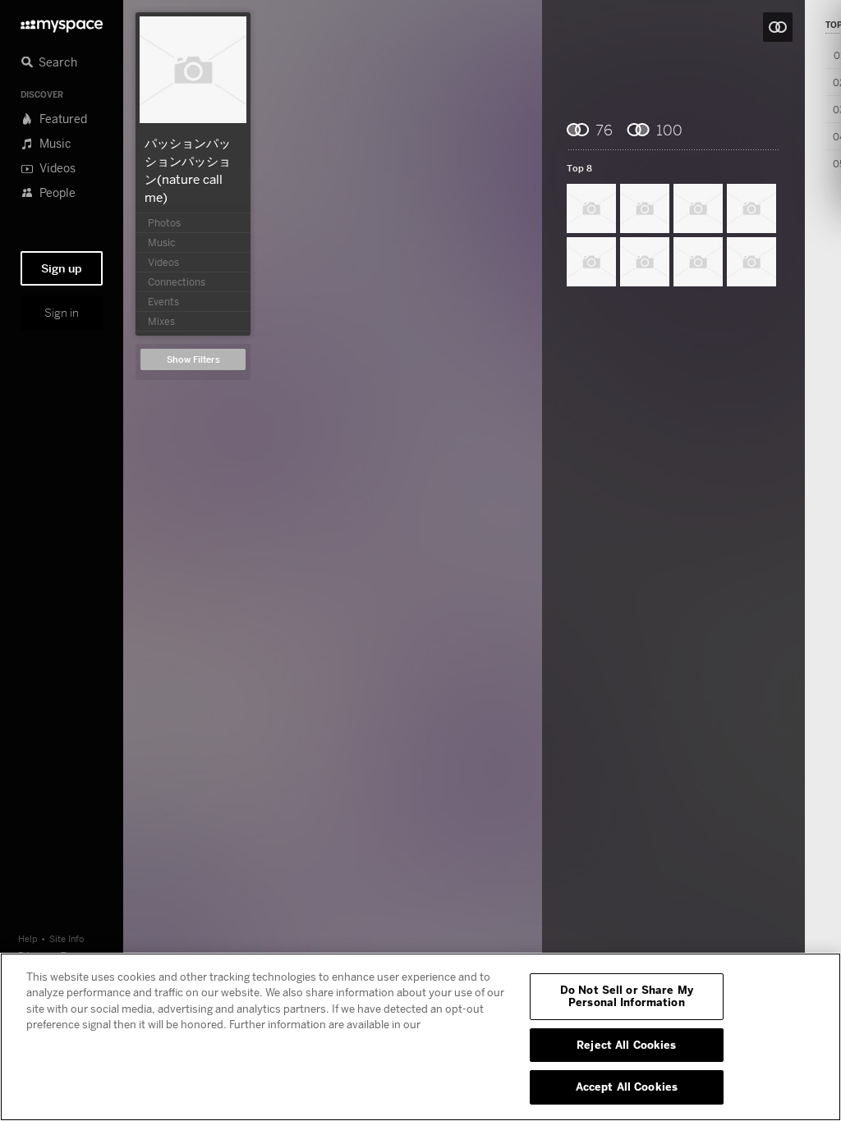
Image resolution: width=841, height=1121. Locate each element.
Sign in (61, 312)
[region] (420, 1037)
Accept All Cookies (627, 1086)
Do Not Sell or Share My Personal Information (626, 996)
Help (28, 938)
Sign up (61, 268)
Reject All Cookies (626, 1044)
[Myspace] (62, 22)
